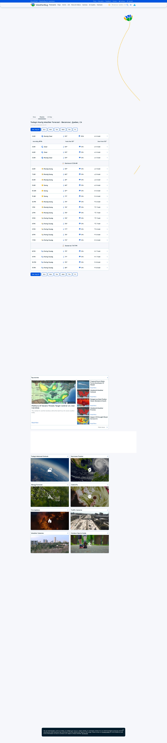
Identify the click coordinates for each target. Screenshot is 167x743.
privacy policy (106, 732)
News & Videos (76, 5)
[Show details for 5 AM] (107, 157)
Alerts (64, 5)
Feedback (108, 1)
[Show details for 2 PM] (107, 212)
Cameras (85, 5)
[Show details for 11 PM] (107, 267)
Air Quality (92, 5)
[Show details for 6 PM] (107, 234)
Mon (50, 129)
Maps (59, 5)
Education (101, 1)
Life (69, 5)
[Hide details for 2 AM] (107, 136)
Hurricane (99, 5)
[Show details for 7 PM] (107, 240)
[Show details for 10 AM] (107, 190)
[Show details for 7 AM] (107, 174)
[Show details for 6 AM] (107, 168)
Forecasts (52, 5)
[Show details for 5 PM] (107, 229)
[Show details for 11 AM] (107, 196)
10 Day (49, 117)
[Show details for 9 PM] (107, 256)
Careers (115, 1)
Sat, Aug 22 (35, 129)
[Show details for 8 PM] (107, 251)
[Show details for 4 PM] (107, 223)
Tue (57, 129)
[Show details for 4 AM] (107, 152)
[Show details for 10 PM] (107, 262)
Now (34, 117)
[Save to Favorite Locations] (109, 5)
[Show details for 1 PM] (107, 207)
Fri (75, 129)
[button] (123, 730)
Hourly (42, 117)
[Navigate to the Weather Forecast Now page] (39, 5)
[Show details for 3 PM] (107, 218)
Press (94, 1)
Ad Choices (85, 733)
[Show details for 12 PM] (107, 201)
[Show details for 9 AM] (107, 185)
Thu (69, 129)
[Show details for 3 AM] (107, 146)
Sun (44, 129)
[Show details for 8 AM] (107, 179)
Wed (63, 129)
